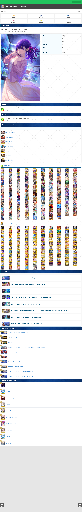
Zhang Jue (8, 155)
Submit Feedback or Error (21, 31)
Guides (41, 22)
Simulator (14, 22)
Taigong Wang (9, 137)
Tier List (14, 17)
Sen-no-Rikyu (9, 160)
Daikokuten (8, 141)
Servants (41, 17)
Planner (68, 17)
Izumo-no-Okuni (10, 132)
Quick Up (7, 166)
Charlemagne (9, 146)
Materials (68, 22)
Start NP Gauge (9, 223)
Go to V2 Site (76, 2)
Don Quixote (8, 151)
